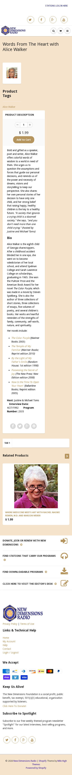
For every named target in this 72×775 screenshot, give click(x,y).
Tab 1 (7, 443)
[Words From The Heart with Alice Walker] (12, 72)
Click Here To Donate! (14, 706)
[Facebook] (41, 19)
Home (6, 637)
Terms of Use (27, 623)
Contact (7, 648)
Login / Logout (11, 652)
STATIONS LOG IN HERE (56, 6)
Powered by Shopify (36, 768)
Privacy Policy (10, 623)
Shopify (42, 761)
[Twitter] (30, 19)
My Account (9, 641)
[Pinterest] (52, 19)
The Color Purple (20, 338)
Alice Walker (9, 106)
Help (5, 645)
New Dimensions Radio (25, 761)
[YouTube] (64, 19)
